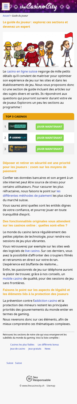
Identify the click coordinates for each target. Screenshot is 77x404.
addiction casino (45, 301)
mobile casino (12, 278)
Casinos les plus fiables (22, 344)
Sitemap (51, 385)
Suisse (10, 363)
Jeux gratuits (34, 348)
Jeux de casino (17, 348)
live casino (32, 251)
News (47, 348)
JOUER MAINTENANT (49, 126)
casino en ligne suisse (22, 71)
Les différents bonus (48, 344)
